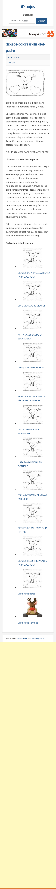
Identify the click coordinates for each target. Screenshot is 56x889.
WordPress (22, 638)
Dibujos (11, 62)
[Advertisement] (28, 765)
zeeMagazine (38, 638)
